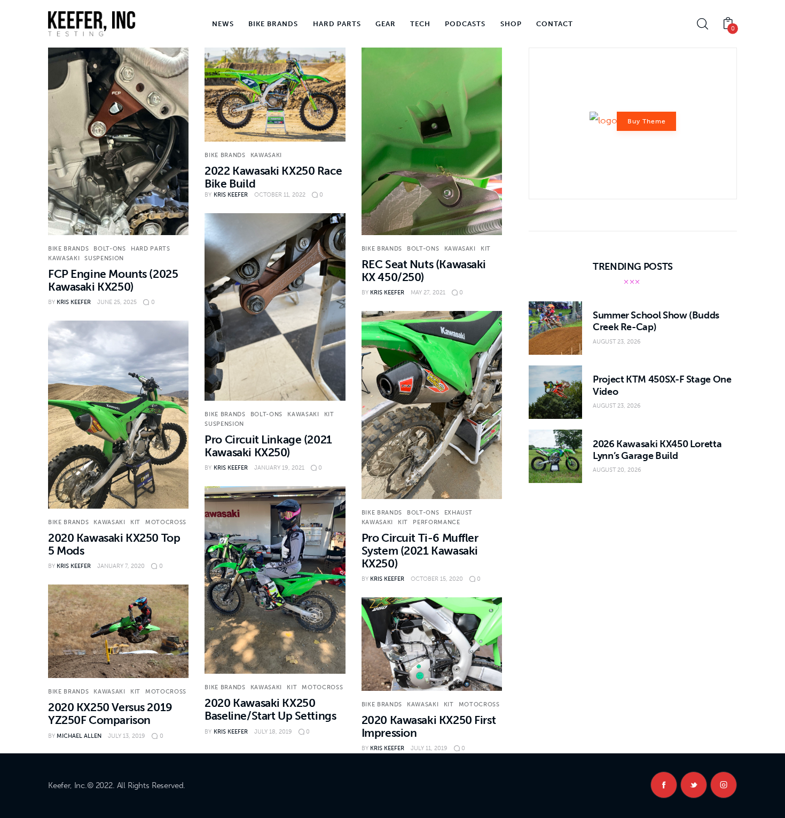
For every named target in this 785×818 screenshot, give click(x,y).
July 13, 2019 (126, 736)
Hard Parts (150, 248)
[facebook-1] (663, 785)
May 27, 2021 (428, 292)
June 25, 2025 (117, 302)
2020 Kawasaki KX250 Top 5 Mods (114, 544)
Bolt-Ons (109, 248)
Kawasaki (64, 258)
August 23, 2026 (617, 341)
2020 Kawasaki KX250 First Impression (429, 726)
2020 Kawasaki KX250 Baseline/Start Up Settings (270, 709)
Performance (436, 522)
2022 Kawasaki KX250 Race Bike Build (273, 177)
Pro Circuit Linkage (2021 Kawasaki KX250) (268, 446)
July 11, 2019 (429, 748)
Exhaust (458, 512)
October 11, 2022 (279, 194)
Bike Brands (68, 248)
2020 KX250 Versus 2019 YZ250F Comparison (110, 713)
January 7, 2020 (121, 566)
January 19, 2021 (279, 467)
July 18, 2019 (273, 731)
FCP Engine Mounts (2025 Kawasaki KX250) (113, 280)
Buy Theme (646, 121)
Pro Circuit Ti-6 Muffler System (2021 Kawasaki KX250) (420, 550)
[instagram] (723, 785)
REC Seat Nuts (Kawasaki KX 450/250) (424, 271)
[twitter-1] (693, 785)
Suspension (104, 258)
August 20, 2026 (617, 469)
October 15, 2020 (437, 578)
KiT (486, 248)
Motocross (165, 522)
